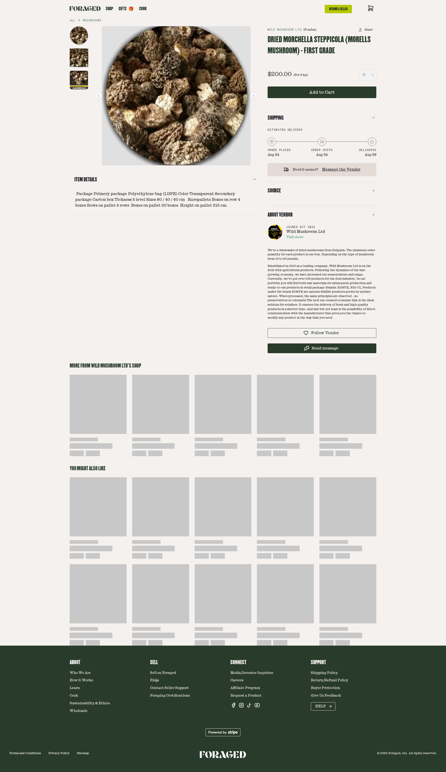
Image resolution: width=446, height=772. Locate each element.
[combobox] (368, 75)
